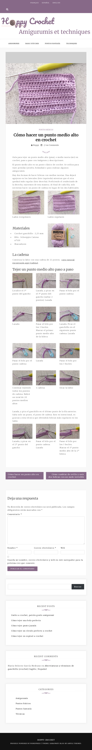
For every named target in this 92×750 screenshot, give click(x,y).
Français (34, 3)
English (56, 3)
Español (45, 3)
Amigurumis (13, 44)
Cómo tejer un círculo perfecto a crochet (31, 631)
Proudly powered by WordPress (25, 743)
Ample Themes (74, 743)
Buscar (78, 587)
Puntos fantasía (52, 44)
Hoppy (36, 145)
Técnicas (20, 714)
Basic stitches (32, 44)
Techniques (71, 44)
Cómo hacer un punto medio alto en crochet (46, 137)
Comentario (14, 514)
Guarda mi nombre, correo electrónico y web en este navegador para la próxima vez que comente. (45, 561)
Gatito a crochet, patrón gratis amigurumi (32, 615)
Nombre (12, 548)
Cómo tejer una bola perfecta (26, 620)
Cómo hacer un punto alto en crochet (23, 475)
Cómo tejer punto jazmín (23, 626)
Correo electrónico (45, 548)
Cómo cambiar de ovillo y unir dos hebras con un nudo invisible (66, 475)
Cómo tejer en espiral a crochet (27, 636)
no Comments (52, 145)
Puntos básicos (46, 130)
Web (63, 548)
